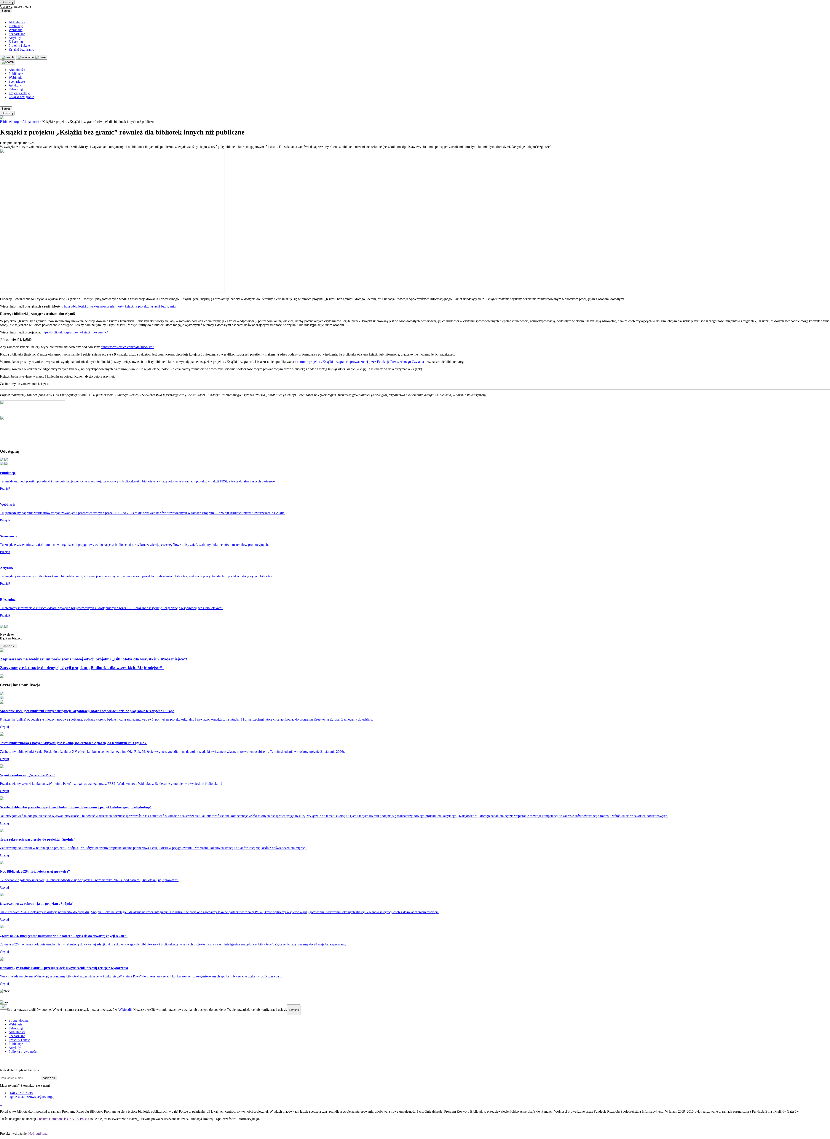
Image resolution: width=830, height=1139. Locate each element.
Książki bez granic (21, 49)
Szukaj (6, 10)
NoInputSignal (38, 1133)
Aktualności (17, 22)
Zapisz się (8, 646)
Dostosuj (7, 2)
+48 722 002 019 (21, 1093)
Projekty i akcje (19, 45)
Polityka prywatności (23, 1051)
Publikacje (16, 26)
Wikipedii (125, 1009)
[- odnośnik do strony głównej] (0, 1104)
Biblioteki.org (9, 121)
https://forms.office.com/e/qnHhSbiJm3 (127, 347)
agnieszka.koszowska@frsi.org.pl (32, 1097)
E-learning (16, 41)
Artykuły (15, 38)
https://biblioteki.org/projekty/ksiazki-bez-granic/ (75, 332)
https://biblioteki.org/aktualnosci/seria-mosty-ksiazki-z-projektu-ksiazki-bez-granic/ (120, 306)
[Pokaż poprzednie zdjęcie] (415, 991)
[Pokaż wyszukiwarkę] (7, 62)
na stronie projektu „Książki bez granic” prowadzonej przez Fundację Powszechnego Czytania (359, 362)
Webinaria (15, 30)
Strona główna (19, 1020)
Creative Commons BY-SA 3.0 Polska (63, 1119)
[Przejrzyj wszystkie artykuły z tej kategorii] (415, 117)
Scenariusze (17, 34)
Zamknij (294, 1009)
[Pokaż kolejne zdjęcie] (415, 1002)
